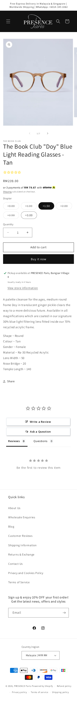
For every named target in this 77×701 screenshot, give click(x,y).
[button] (8, 21)
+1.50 (46, 206)
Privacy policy (19, 692)
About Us (14, 508)
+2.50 (13, 216)
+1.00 (31, 207)
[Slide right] (47, 133)
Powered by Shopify (42, 686)
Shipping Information (22, 545)
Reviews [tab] (14, 441)
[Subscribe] (64, 613)
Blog (11, 526)
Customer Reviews (20, 536)
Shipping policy (60, 692)
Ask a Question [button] (40, 431)
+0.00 (13, 207)
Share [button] (11, 381)
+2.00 (66, 207)
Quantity (8, 224)
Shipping (7, 191)
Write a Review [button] (40, 422)
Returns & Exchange (21, 554)
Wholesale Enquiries (21, 517)
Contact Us (15, 564)
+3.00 (29, 215)
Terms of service (39, 692)
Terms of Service (19, 582)
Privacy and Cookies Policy (25, 573)
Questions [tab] (40, 441)
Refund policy (64, 686)
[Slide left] (29, 133)
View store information (23, 288)
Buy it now (38, 259)
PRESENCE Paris (22, 686)
